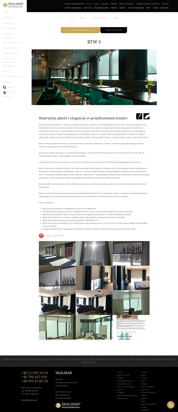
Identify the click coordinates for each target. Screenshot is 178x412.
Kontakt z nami (123, 375)
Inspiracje (8, 23)
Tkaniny (165, 4)
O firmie (7, 18)
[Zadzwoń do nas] (170, 404)
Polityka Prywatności (126, 387)
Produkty (145, 372)
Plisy (97, 4)
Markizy (123, 8)
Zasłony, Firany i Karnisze (147, 4)
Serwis (120, 390)
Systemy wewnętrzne (74, 4)
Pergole (114, 8)
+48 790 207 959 (34, 376)
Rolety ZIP (88, 8)
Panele (114, 4)
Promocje (121, 392)
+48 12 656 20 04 (34, 372)
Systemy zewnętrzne (73, 8)
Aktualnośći (9, 28)
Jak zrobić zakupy (124, 384)
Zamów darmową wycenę (80, 30)
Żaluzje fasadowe (148, 392)
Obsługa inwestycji (8, 35)
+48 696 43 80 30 (34, 381)
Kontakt (7, 82)
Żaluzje (104, 4)
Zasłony (144, 384)
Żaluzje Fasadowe (101, 8)
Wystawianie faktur (125, 381)
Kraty (148, 8)
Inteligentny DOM (12, 43)
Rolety (89, 4)
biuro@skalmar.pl (29, 400)
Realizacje (9, 48)
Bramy (155, 8)
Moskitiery (165, 8)
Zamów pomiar (113, 30)
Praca (6, 71)
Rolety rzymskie (147, 387)
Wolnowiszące (100, 18)
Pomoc (119, 372)
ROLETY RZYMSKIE (126, 4)
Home (6, 12)
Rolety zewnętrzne (136, 8)
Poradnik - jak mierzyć (54, 235)
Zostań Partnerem (13, 76)
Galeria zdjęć (10, 53)
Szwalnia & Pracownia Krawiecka (9, 62)
